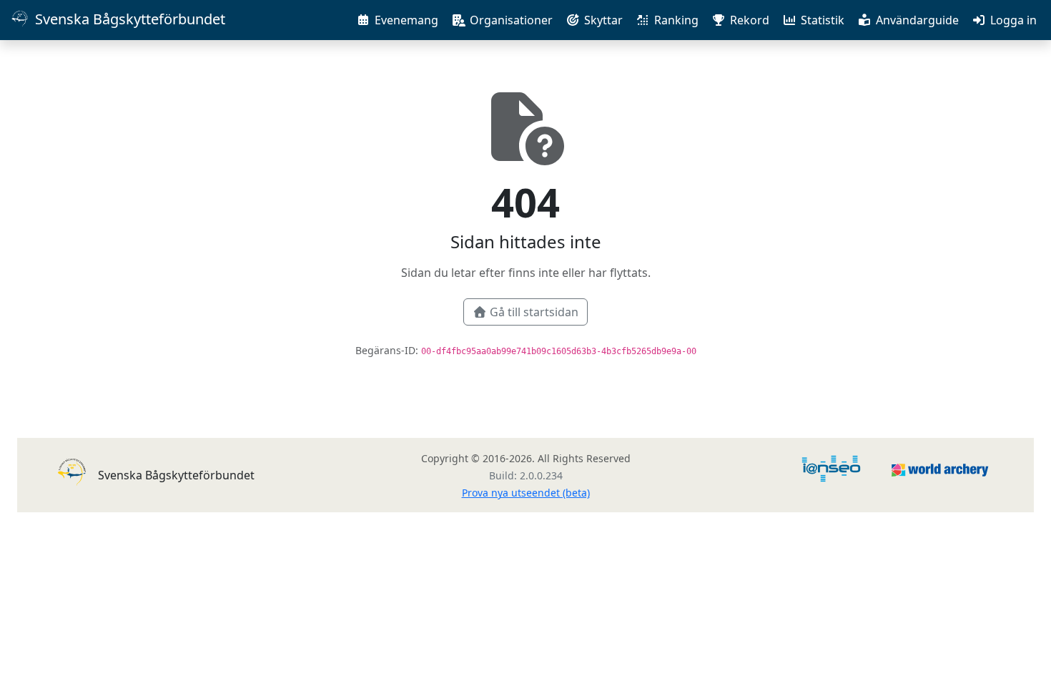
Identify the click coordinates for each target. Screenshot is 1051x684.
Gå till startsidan (534, 312)
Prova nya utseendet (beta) (526, 492)
